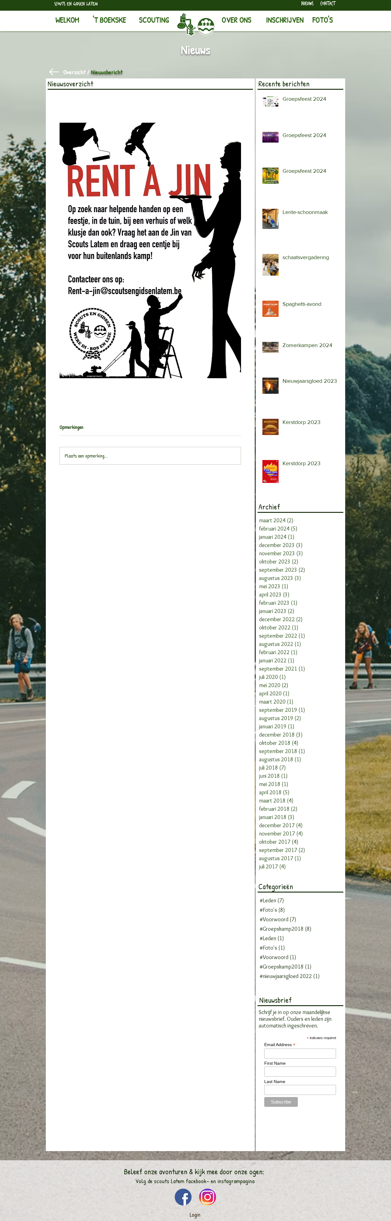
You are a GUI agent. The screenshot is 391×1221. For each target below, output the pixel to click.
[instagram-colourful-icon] (207, 1197)
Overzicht (74, 72)
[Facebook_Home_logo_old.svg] (183, 1197)
